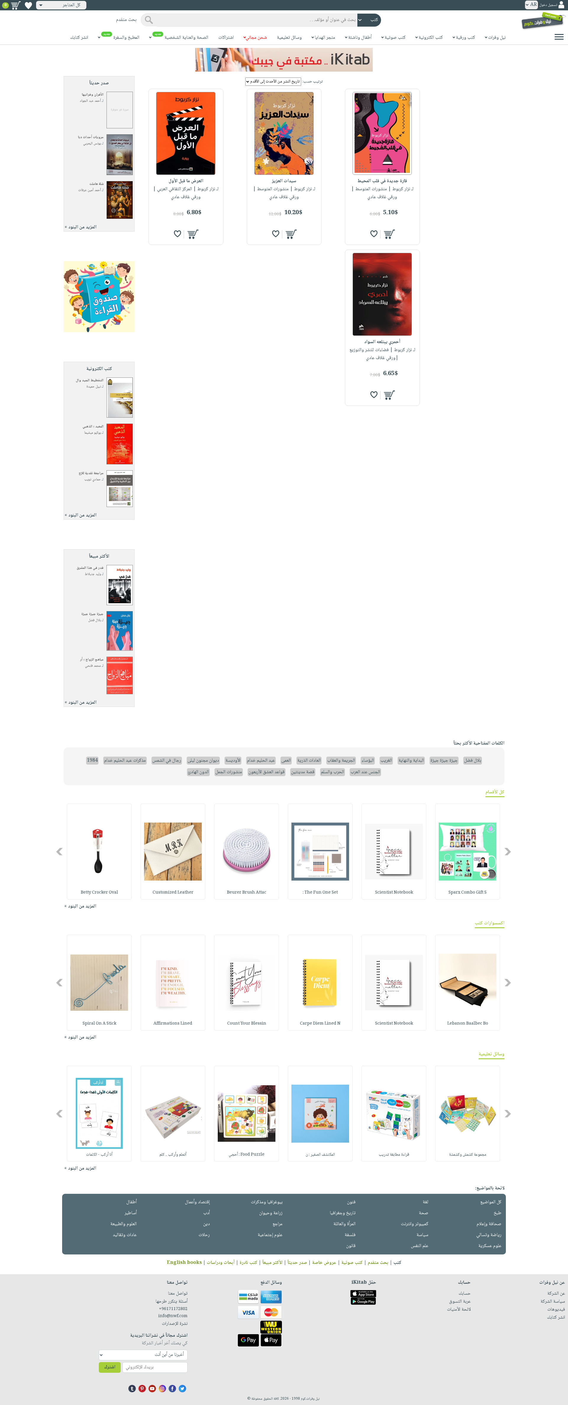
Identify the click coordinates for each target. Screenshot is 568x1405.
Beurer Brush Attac (246, 892)
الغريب (386, 761)
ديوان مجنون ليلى (203, 761)
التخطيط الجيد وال (90, 380)
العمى (286, 761)
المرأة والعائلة (344, 1224)
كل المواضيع (490, 1202)
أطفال (131, 1202)
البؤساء (368, 761)
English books (184, 1263)
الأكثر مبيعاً (272, 1263)
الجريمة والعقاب (341, 761)
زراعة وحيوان (271, 1213)
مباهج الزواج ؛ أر (92, 660)
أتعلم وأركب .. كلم (172, 1154)
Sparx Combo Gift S (467, 892)
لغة (425, 1202)
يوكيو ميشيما (92, 433)
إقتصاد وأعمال (197, 1202)
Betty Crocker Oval (99, 892)
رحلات (204, 1235)
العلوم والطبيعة (123, 1224)
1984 (92, 761)
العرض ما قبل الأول (186, 181)
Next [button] (60, 851)
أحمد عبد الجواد (90, 101)
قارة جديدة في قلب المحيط (382, 181)
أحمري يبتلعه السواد (382, 342)
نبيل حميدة (93, 387)
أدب (206, 1213)
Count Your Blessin (246, 1023)
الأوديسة (233, 761)
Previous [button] (508, 851)
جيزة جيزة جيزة (92, 614)
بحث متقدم (378, 1263)
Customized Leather (173, 892)
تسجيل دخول (548, 5)
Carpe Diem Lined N (320, 1023)
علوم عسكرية (489, 1246)
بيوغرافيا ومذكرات (267, 1202)
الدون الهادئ (198, 772)
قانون (351, 1246)
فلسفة (350, 1235)
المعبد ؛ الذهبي (93, 427)
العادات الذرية (309, 761)
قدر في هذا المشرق (90, 568)
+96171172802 (173, 1309)
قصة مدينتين (302, 772)
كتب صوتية (352, 1263)
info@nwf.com (173, 1316)
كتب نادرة (248, 1263)
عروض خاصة (324, 1263)
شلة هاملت (96, 184)
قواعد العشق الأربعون (266, 772)
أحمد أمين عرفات (89, 190)
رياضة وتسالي (488, 1235)
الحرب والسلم (332, 772)
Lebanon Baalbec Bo (467, 1023)
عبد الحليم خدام (261, 761)
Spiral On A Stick (99, 1023)
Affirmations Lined (173, 1023)
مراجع (277, 1224)
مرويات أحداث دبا (91, 137)
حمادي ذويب (92, 480)
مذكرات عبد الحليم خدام (125, 761)
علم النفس (419, 1246)
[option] (467, 851)
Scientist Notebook (394, 892)
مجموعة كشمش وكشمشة (467, 1154)
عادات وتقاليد (125, 1235)
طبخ (497, 1213)
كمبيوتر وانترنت (414, 1224)
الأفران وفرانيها (93, 95)
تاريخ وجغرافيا (343, 1213)
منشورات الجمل (228, 772)
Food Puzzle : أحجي (246, 1154)
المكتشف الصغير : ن (320, 1154)
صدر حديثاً (297, 1263)
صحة (423, 1213)
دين (206, 1224)
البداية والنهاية (411, 761)
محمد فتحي (93, 666)
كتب (397, 1263)
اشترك (109, 1367)
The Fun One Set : (320, 892)
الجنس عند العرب (365, 772)
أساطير (131, 1213)
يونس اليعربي (92, 143)
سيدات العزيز (284, 181)
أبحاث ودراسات (221, 1263)
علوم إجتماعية (270, 1235)
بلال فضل (94, 620)
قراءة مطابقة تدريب (394, 1154)
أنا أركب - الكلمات (99, 1154)
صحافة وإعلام (489, 1224)
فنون (351, 1202)
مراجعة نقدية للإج (91, 473)
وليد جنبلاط (93, 574)
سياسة (422, 1235)
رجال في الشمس (166, 761)
